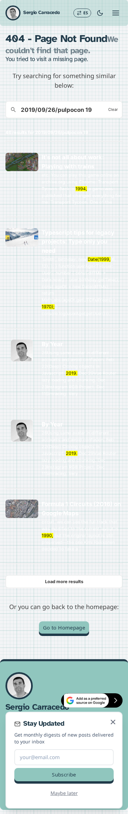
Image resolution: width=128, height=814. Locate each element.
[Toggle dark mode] (100, 13)
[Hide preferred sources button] (116, 700)
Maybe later (64, 793)
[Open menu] (116, 13)
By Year (52, 344)
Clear (113, 109)
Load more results (64, 581)
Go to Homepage (64, 627)
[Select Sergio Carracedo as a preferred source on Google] (85, 700)
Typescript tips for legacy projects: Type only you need (78, 241)
